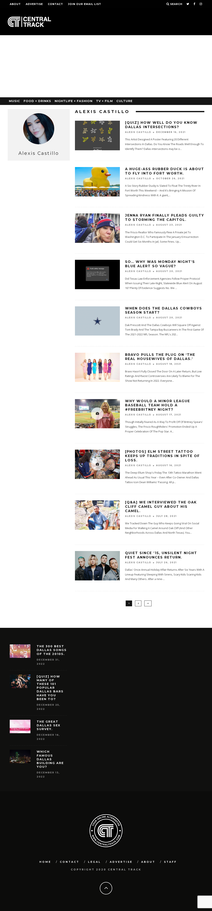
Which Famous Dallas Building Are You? (50, 759)
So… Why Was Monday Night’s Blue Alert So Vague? (160, 264)
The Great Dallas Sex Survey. (48, 725)
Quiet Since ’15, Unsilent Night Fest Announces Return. (161, 555)
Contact (55, 4)
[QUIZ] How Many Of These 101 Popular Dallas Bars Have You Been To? (50, 688)
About (15, 4)
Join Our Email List (84, 4)
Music (14, 101)
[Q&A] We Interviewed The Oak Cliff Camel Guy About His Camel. (161, 506)
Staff (170, 861)
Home (45, 861)
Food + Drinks (37, 101)
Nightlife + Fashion (74, 101)
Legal (94, 861)
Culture (124, 101)
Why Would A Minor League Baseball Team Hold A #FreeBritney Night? (157, 405)
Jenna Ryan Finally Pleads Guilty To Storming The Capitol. (164, 217)
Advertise (34, 4)
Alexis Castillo (138, 132)
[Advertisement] (106, 66)
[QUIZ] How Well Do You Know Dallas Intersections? (161, 125)
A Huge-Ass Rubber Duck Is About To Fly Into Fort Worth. (164, 171)
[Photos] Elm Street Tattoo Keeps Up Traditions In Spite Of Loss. (162, 456)
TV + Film (104, 101)
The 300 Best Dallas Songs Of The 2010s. (52, 650)
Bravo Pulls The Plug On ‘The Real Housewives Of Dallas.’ (160, 357)
